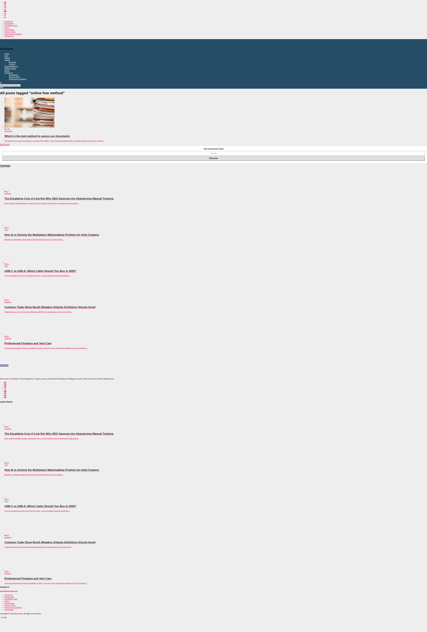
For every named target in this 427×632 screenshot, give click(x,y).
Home (6, 28)
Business (12, 62)
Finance (12, 64)
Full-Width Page (10, 26)
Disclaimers (9, 23)
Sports (7, 71)
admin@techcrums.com (9, 591)
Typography (9, 36)
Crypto (7, 60)
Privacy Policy (10, 32)
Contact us (8, 21)
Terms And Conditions (13, 34)
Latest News (9, 30)
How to (7, 58)
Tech (6, 56)
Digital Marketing (11, 66)
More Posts (4, 145)
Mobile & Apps (10, 69)
